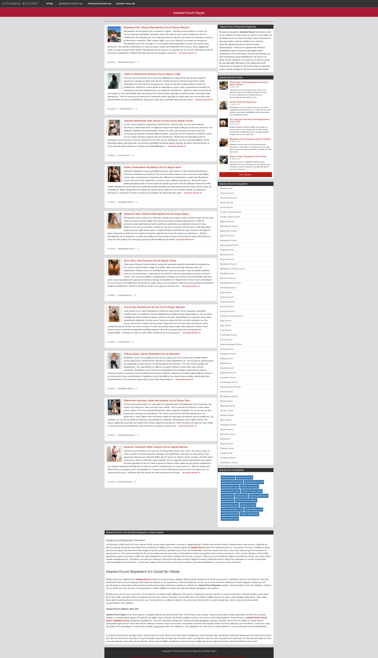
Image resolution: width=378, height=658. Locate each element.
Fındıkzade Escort (228, 335)
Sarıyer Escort (226, 410)
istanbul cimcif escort (230, 514)
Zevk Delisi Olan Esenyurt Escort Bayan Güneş (150, 260)
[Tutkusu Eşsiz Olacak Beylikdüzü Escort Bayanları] (115, 361)
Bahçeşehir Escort (228, 231)
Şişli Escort (225, 439)
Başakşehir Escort (228, 240)
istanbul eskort (241, 496)
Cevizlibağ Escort (228, 287)
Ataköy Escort (226, 202)
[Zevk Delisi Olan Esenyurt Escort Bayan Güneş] (115, 267)
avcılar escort (156, 656)
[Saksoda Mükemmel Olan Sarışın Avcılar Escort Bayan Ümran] (115, 127)
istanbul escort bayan (249, 487)
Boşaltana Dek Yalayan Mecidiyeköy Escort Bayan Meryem (156, 27)
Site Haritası (239, 656)
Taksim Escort (226, 443)
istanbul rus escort (248, 505)
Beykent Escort (227, 259)
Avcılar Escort (226, 207)
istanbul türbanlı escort (254, 482)
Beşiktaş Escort (227, 250)
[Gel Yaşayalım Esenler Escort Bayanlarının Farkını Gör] (224, 122)
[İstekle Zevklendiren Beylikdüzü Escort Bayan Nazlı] (115, 174)
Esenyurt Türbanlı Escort (231, 316)
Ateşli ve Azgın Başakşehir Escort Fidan (248, 156)
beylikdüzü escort (121, 620)
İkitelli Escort (226, 363)
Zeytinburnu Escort (229, 462)
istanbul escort (140, 656)
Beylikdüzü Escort (228, 264)
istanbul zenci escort (230, 519)
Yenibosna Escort (228, 458)
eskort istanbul (227, 500)
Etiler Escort (225, 320)
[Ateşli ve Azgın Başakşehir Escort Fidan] (224, 159)
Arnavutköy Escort (228, 198)
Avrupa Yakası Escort (230, 216)
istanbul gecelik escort (259, 496)
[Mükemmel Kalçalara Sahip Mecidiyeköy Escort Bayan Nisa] (115, 407)
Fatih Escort (225, 330)
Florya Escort (226, 339)
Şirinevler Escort (227, 434)
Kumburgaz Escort (228, 382)
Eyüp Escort (225, 325)
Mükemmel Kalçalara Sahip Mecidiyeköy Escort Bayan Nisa (157, 400)
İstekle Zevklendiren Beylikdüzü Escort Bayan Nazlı (152, 167)
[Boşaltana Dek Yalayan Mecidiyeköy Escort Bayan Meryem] (115, 34)
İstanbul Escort (227, 368)
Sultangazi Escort (228, 424)
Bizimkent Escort (228, 278)
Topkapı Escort (227, 448)
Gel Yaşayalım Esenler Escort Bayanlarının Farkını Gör (250, 120)
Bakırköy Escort (227, 235)
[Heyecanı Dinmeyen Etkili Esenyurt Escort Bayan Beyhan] (115, 454)
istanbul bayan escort (253, 510)
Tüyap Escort (226, 453)
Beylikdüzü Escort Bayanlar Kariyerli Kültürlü (250, 139)
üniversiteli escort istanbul (246, 500)
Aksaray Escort (227, 193)
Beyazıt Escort (226, 254)
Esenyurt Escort (227, 311)
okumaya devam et (188, 53)
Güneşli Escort (227, 349)
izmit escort (225, 656)
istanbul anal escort (244, 477)
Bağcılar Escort (227, 221)
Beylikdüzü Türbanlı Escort (232, 268)
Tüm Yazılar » (245, 174)
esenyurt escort (253, 617)
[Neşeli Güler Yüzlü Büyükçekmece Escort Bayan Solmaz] (224, 85)
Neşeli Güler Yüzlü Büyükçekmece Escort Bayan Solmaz (249, 83)
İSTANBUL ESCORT (20, 3)
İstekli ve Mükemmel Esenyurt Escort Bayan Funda (152, 74)
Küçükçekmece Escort (230, 387)
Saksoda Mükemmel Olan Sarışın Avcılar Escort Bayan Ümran (158, 120)
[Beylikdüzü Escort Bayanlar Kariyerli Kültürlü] (224, 142)
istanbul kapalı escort (230, 487)
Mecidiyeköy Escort (229, 396)
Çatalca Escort (227, 297)
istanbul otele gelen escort (232, 510)
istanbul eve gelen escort (252, 491)
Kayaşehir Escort (228, 377)
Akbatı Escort (226, 188)
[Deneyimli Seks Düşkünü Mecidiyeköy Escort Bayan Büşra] (115, 221)
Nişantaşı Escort (227, 406)
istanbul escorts (228, 477)
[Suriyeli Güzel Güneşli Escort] (224, 105)
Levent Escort (226, 391)
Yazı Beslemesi (210, 656)
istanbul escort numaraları (232, 482)
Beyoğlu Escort (227, 273)
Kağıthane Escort (228, 372)
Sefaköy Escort (227, 415)
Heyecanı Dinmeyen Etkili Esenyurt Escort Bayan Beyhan (156, 447)
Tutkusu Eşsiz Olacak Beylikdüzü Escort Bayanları (152, 353)
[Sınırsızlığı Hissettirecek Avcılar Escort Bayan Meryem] (115, 314)
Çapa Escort (226, 292)
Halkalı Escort (226, 358)
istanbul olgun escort (230, 505)
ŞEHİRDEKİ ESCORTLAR (70, 4)
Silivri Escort (225, 420)
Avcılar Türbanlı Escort (230, 212)
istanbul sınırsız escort (230, 491)
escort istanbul (227, 496)
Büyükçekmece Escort (230, 283)
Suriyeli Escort (226, 429)
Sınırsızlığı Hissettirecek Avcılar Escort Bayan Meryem (154, 307)
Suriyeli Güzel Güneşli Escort (243, 102)
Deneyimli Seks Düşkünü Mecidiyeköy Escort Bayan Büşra (156, 214)
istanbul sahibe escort (249, 514)
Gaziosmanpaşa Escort (231, 344)
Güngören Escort (228, 354)
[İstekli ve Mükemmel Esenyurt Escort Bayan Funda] (115, 81)
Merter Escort (226, 401)
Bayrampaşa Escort (229, 245)
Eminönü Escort (227, 302)
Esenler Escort (227, 306)
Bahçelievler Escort (229, 226)
